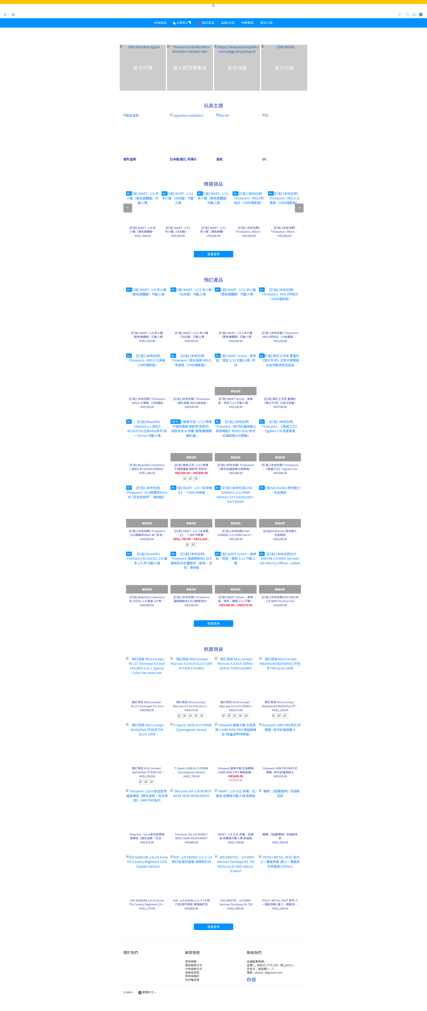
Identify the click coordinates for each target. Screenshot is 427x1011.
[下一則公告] (306, 2)
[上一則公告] (120, 2)
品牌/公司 (228, 22)
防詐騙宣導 (192, 980)
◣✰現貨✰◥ (182, 22)
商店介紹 (266, 22)
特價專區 (247, 22)
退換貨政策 (192, 972)
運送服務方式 (193, 965)
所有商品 (160, 22)
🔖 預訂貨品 (205, 22)
